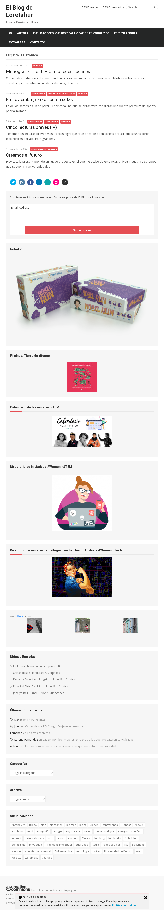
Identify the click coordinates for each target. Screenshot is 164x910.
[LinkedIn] (39, 182)
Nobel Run (131, 838)
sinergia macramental (38, 851)
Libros (64, 121)
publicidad (82, 844)
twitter (96, 851)
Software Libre (64, 851)
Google (57, 831)
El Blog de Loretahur (19, 11)
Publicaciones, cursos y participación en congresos (71, 33)
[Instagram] (22, 182)
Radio (95, 844)
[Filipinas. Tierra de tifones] (82, 391)
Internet (16, 838)
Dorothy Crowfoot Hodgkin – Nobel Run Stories (44, 679)
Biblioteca (34, 121)
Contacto (37, 42)
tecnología (82, 851)
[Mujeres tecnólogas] (82, 595)
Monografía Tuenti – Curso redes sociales (48, 71)
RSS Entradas (90, 7)
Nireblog (99, 838)
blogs (82, 825)
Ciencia (94, 825)
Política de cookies (124, 905)
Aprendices (18, 825)
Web (139, 851)
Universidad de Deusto (60, 93)
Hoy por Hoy (73, 831)
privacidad (35, 844)
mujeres (73, 838)
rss (126, 844)
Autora (22, 33)
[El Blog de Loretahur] (10, 33)
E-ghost (126, 825)
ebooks (139, 825)
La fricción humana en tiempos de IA (37, 666)
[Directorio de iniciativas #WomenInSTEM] (82, 530)
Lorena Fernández (26, 739)
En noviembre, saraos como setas (39, 99)
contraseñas (110, 825)
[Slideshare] (47, 182)
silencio (16, 851)
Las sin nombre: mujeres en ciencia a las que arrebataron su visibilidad (88, 739)
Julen (17, 726)
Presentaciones (125, 33)
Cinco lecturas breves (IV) (31, 127)
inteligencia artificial (130, 831)
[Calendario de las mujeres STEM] (82, 446)
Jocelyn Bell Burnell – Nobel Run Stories (38, 693)
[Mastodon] (65, 182)
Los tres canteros (38, 733)
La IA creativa (36, 720)
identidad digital (104, 831)
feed (30, 831)
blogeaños (56, 825)
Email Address (20, 207)
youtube (47, 857)
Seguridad (138, 844)
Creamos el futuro (24, 155)
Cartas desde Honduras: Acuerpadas (36, 673)
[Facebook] (30, 182)
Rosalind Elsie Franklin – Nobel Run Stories (40, 686)
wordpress (31, 857)
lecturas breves (34, 838)
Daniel (18, 720)
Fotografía (16, 42)
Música (86, 838)
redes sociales (112, 844)
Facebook (17, 831)
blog (43, 825)
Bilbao (33, 825)
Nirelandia (114, 838)
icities (87, 831)
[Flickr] (56, 182)
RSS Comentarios (113, 7)
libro (50, 838)
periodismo (18, 844)
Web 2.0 (36, 65)
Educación (37, 93)
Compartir (50, 121)
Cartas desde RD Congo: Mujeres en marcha (54, 726)
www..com (20, 616)
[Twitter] (13, 182)
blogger (71, 825)
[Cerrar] (145, 897)
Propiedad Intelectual (59, 844)
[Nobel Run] (82, 335)
